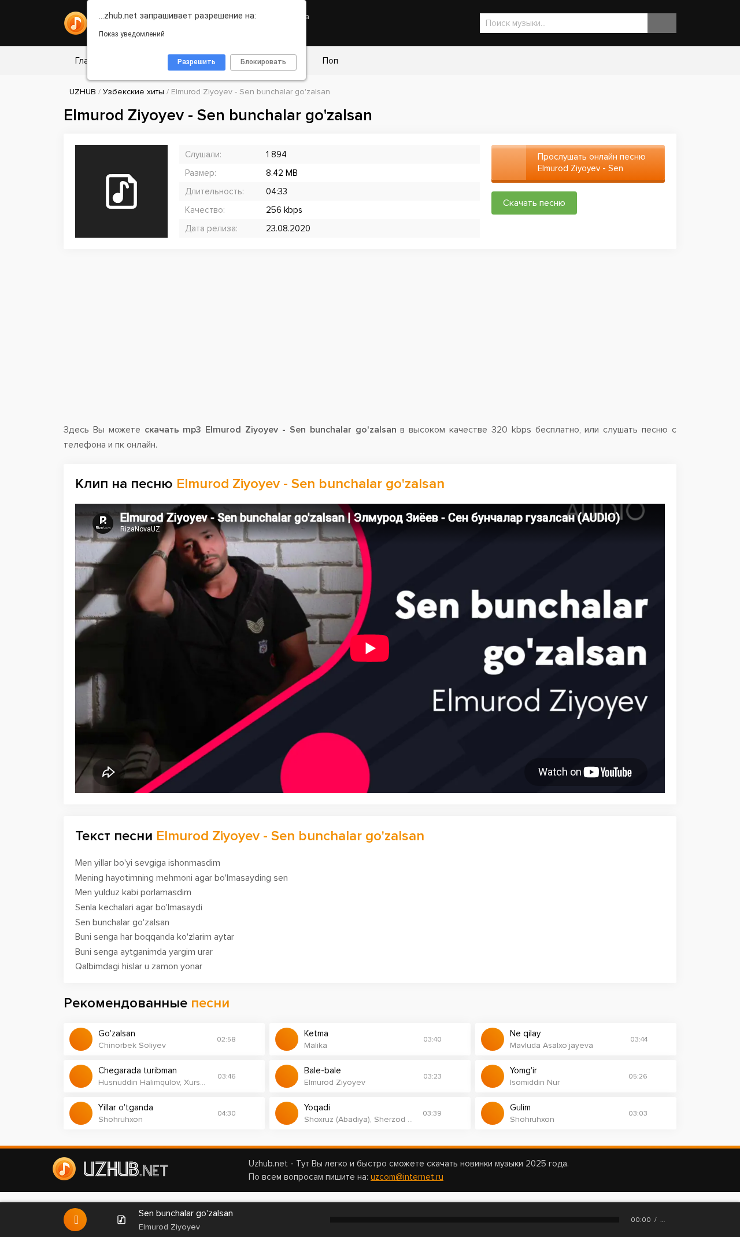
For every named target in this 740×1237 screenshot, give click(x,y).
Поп (329, 61)
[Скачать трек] (250, 1039)
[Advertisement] (370, 342)
